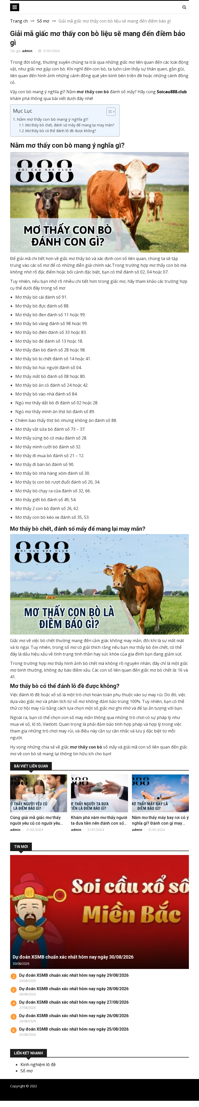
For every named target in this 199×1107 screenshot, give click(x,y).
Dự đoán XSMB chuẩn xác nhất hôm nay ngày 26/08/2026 (74, 1015)
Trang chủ (181, 1088)
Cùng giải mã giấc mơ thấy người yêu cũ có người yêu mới (35, 823)
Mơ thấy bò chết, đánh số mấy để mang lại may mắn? (69, 125)
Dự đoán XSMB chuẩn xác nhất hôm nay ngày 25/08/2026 (74, 1029)
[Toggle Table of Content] (108, 111)
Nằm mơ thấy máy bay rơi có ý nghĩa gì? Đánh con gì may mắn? (160, 823)
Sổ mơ (43, 21)
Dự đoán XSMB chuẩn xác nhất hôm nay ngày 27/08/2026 (74, 1002)
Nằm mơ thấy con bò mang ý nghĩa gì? (52, 119)
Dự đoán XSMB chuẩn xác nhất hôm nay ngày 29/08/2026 (74, 975)
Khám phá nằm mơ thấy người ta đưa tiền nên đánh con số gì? (99, 823)
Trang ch (19, 21)
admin (27, 51)
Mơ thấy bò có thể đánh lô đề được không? (60, 130)
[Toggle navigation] (14, 7)
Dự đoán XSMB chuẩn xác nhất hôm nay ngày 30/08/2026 (73, 957)
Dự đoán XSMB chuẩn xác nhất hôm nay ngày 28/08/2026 (74, 988)
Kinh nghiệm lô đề (38, 1064)
